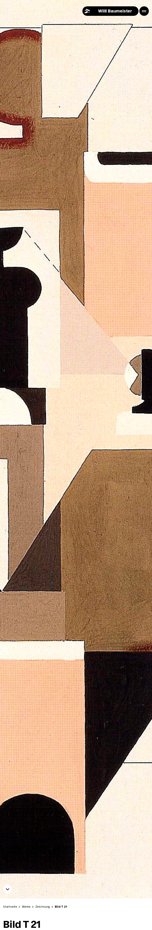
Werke (26, 906)
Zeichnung (42, 906)
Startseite (10, 906)
